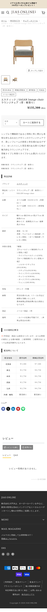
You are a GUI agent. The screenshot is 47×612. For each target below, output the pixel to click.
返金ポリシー (35, 582)
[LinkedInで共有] (13, 409)
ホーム (4, 21)
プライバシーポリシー (13, 586)
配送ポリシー (21, 582)
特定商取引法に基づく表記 (16, 590)
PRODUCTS (15, 21)
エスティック (22, 184)
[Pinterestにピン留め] (18, 409)
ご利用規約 (8, 582)
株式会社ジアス (28, 594)
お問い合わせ (36, 590)
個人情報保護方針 (32, 586)
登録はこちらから (9, 539)
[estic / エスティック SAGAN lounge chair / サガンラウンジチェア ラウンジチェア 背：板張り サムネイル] (5, 80)
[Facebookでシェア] (3, 409)
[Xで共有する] (8, 409)
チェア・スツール (30, 21)
